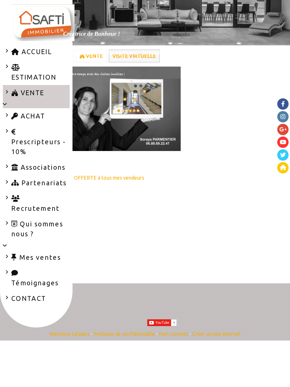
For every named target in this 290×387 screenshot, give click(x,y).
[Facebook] (283, 104)
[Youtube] (283, 142)
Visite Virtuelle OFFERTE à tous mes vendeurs (91, 177)
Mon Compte (173, 334)
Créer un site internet (216, 334)
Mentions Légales (69, 334)
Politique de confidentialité (124, 334)
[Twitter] (283, 155)
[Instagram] (283, 116)
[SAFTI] (283, 167)
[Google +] (283, 129)
